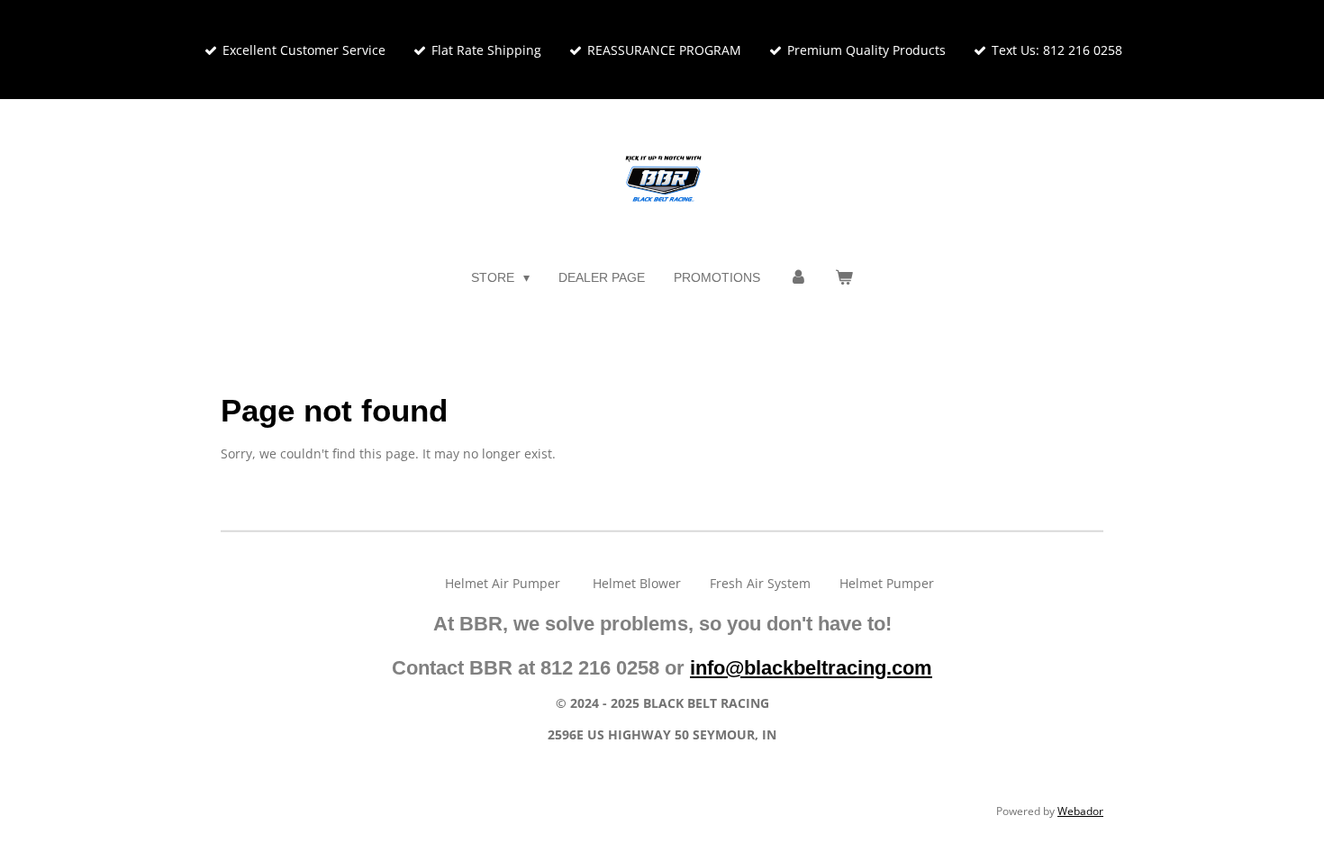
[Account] (798, 278)
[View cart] (844, 278)
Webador (1080, 811)
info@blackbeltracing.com (811, 668)
